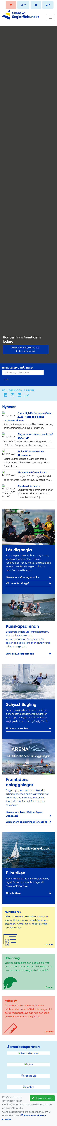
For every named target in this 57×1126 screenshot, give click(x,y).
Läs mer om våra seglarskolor (22, 577)
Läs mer (49, 944)
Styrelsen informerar (28, 486)
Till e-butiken (13, 893)
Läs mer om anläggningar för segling (26, 821)
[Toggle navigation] (50, 17)
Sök (6, 379)
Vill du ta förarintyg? (17, 583)
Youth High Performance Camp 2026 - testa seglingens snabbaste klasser (27, 417)
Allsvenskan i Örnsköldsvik (32, 472)
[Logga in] (48, 5)
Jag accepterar (43, 1098)
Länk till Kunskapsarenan (20, 653)
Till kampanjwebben (17, 728)
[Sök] (23, 5)
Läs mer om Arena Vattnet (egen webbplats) (24, 814)
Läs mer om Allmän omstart (20, 351)
